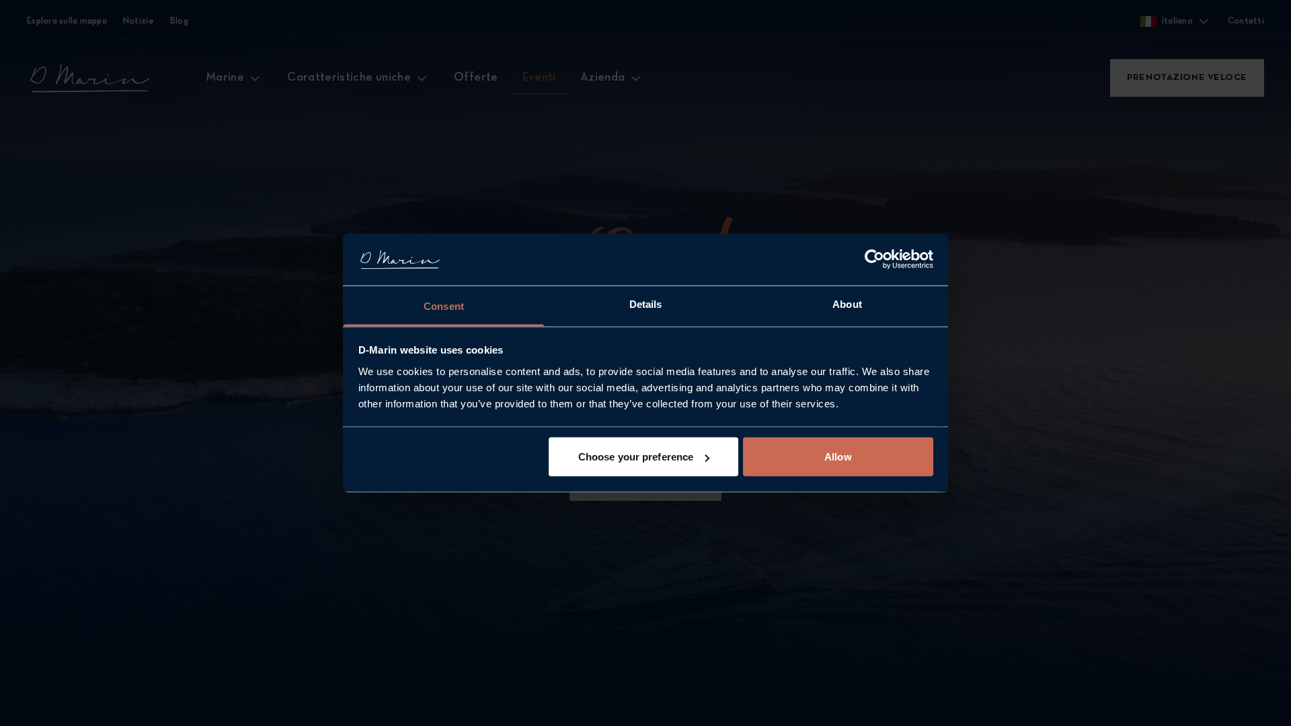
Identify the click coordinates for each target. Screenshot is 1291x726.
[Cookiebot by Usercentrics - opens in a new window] (874, 259)
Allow (838, 456)
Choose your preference (635, 456)
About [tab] (847, 303)
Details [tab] (645, 303)
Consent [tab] (444, 305)
